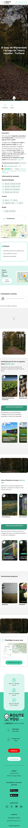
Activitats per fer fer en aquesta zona (13, 251)
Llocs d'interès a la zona (10, 253)
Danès (8, 171)
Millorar (14, 750)
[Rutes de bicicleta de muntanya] (9, 386)
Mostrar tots (9, 364)
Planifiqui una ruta (15, 730)
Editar (12, 108)
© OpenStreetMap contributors (21, 237)
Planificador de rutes (14, 662)
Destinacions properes (9, 256)
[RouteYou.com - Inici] (7, 2)
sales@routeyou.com (15, 820)
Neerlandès (5, 173)
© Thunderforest (13, 237)
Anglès (4, 171)
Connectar (14, 759)
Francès (19, 171)
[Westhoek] (9, 593)
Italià (24, 171)
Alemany (23, 169)
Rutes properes (7, 280)
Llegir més (21, 159)
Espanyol (13, 171)
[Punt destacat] (9, 505)
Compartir (5, 108)
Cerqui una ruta (16, 740)
